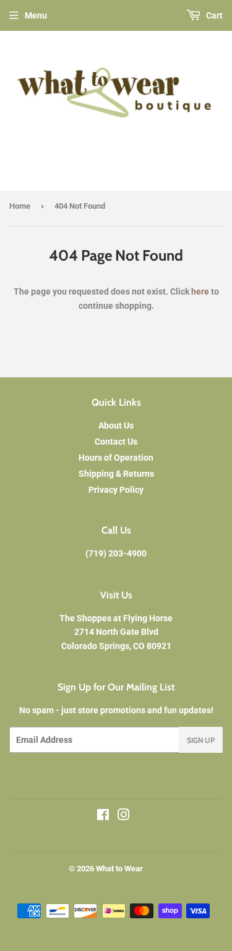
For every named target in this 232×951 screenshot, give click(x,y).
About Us (116, 425)
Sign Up (201, 740)
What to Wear (119, 868)
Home (19, 206)
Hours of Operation (116, 458)
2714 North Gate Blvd (116, 632)
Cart (213, 15)
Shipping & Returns (116, 474)
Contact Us (116, 441)
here (200, 291)
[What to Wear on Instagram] (124, 816)
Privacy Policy (116, 490)
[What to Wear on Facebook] (103, 816)
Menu (36, 15)
